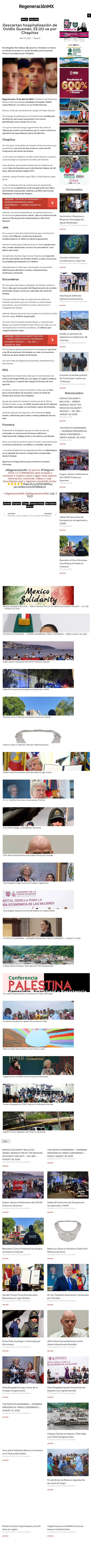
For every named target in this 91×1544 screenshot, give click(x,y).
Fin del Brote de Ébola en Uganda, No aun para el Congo (25, 1021)
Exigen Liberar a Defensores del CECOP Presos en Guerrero (74, 477)
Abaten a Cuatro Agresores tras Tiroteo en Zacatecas (24, 1132)
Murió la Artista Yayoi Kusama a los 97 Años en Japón (24, 1049)
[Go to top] (86, 1536)
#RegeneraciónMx (16, 470)
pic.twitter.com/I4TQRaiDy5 (30, 487)
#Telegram (47, 470)
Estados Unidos (37, 503)
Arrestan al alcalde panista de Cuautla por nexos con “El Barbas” (73, 378)
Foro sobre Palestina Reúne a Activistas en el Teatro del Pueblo (28, 994)
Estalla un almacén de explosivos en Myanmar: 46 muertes (73, 337)
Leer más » (63, 229)
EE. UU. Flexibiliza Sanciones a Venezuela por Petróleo (24, 800)
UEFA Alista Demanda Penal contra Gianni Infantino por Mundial (28, 855)
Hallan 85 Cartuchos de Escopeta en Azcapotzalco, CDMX (74, 520)
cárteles (7, 503)
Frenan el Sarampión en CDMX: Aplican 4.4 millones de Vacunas (28, 1104)
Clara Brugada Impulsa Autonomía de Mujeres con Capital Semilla (29, 911)
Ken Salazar (51, 503)
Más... (5, 1141)
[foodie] (74, 41)
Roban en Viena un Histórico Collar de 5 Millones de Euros (25, 745)
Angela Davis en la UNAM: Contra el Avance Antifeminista (25, 1077)
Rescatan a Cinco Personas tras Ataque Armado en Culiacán (73, 563)
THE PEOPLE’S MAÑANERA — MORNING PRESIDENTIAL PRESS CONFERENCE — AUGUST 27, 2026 (41, 938)
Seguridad (34, 19)
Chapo (25, 503)
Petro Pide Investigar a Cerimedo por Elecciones (22, 828)
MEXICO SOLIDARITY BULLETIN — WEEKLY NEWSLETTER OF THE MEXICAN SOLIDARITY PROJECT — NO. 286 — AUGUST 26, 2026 (46, 608)
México (24, 19)
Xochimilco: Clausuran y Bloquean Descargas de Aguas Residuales (72, 219)
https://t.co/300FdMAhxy (38, 484)
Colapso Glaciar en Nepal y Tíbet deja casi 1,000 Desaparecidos (28, 966)
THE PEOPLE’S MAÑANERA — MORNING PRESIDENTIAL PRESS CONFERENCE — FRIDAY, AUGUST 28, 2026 (45, 634)
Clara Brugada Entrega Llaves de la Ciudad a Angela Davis (25, 883)
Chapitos (16, 503)
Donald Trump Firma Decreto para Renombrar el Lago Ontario (27, 772)
